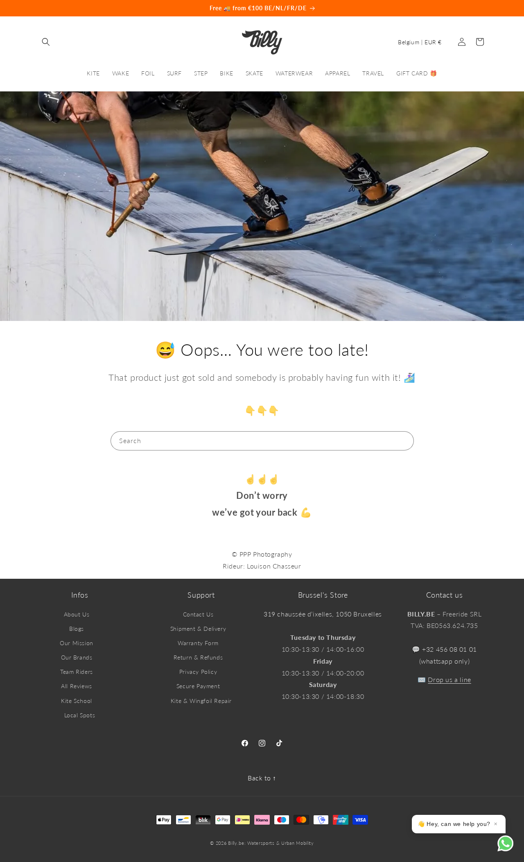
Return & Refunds (198, 657)
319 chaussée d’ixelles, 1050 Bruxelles (323, 614)
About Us (77, 614)
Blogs (76, 628)
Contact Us (198, 614)
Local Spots (79, 715)
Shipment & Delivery (198, 628)
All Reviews (76, 685)
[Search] (404, 441)
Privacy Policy (198, 671)
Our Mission (76, 642)
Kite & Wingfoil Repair (201, 700)
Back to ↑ (262, 778)
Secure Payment (198, 685)
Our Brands (77, 657)
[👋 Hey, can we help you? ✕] (510, 848)
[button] (46, 42)
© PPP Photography (262, 554)
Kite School (76, 700)
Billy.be (236, 843)
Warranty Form (198, 642)
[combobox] (262, 441)
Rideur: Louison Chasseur (262, 566)
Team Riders (76, 671)
